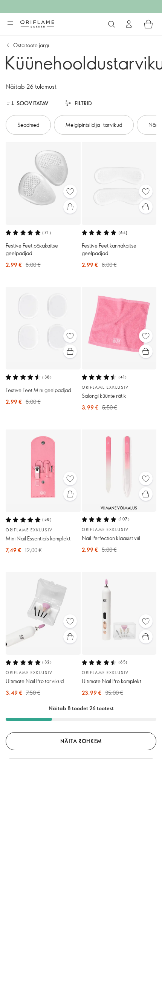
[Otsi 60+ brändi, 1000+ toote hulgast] (111, 24)
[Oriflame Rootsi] (37, 23)
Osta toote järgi (31, 45)
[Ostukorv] (148, 24)
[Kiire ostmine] (70, 207)
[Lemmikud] (70, 191)
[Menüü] (10, 24)
